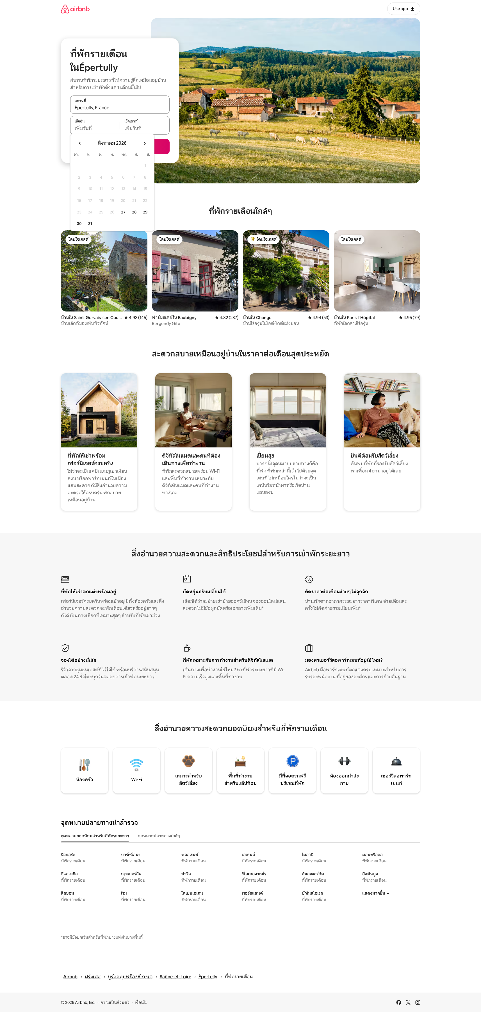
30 (79, 223)
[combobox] (120, 107)
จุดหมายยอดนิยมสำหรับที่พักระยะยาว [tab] (95, 835)
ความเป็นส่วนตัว (115, 1002)
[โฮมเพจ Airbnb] (75, 9)
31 (90, 223)
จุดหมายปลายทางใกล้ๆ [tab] (159, 835)
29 (145, 212)
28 (134, 212)
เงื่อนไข (141, 1002)
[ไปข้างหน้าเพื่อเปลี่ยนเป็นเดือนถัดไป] (144, 143)
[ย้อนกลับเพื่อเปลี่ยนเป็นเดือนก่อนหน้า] (80, 143)
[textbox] (95, 128)
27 (123, 212)
